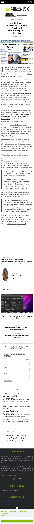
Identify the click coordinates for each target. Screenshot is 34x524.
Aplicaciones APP (13, 394)
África (4, 424)
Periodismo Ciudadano (17, 19)
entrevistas (26, 401)
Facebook (17, 404)
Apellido (6, 373)
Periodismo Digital (26, 414)
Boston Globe (14, 125)
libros (20, 406)
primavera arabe (11, 419)
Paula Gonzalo (18, 36)
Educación (10, 401)
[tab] (10, 431)
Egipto (17, 401)
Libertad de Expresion (11, 406)
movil (21, 409)
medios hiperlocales (15, 409)
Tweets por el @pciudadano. (10, 490)
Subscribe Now (17, 521)
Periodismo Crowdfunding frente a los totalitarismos (17, 335)
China (12, 396)
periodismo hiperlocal (8, 416)
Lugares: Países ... (10, 431)
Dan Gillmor (22, 399)
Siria (10, 421)
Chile (10, 396)
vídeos (22, 421)
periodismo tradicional (20, 416)
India (27, 404)
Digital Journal (17, 159)
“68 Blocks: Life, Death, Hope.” (16, 224)
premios (10, 264)
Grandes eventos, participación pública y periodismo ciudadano (17, 327)
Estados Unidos (11, 404)
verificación (18, 421)
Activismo (6, 394)
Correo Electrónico (9, 361)
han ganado (22, 125)
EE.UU (14, 401)
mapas (23, 406)
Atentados (4, 259)
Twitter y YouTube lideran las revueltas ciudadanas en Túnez (17, 317)
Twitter (13, 421)
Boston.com (17, 112)
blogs (20, 394)
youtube (26, 421)
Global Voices (23, 404)
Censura (6, 396)
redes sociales (19, 419)
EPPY (14, 67)
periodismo (6, 411)
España (5, 404)
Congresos (17, 399)
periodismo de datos (18, 414)
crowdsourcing (6, 261)
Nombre (6, 367)
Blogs (24, 394)
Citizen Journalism (19, 259)
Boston (5, 95)
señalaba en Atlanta (12, 194)
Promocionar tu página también (17, 501)
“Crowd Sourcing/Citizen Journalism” (20, 114)
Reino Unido (18, 264)
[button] (17, 512)
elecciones (21, 401)
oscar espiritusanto (26, 409)
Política (28, 416)
